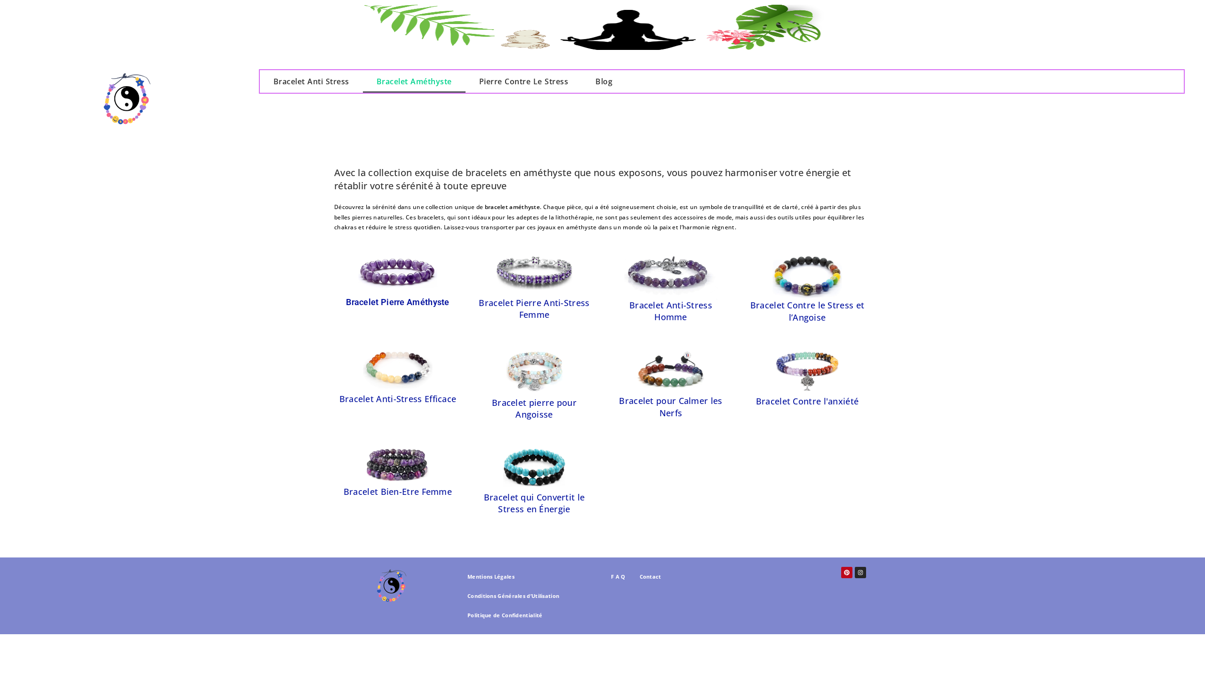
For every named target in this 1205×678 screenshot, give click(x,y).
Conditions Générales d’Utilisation (513, 595)
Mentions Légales (490, 576)
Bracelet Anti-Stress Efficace (398, 398)
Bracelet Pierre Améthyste (398, 302)
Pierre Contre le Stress (524, 81)
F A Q (618, 576)
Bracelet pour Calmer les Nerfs (670, 406)
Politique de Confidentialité (504, 615)
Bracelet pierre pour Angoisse (534, 408)
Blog (603, 81)
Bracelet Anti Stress (311, 81)
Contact (650, 576)
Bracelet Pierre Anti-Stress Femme (534, 308)
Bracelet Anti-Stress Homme (670, 311)
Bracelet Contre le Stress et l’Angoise (807, 311)
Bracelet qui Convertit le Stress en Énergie (534, 503)
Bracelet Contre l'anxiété (807, 401)
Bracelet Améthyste (414, 81)
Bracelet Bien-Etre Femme (398, 491)
